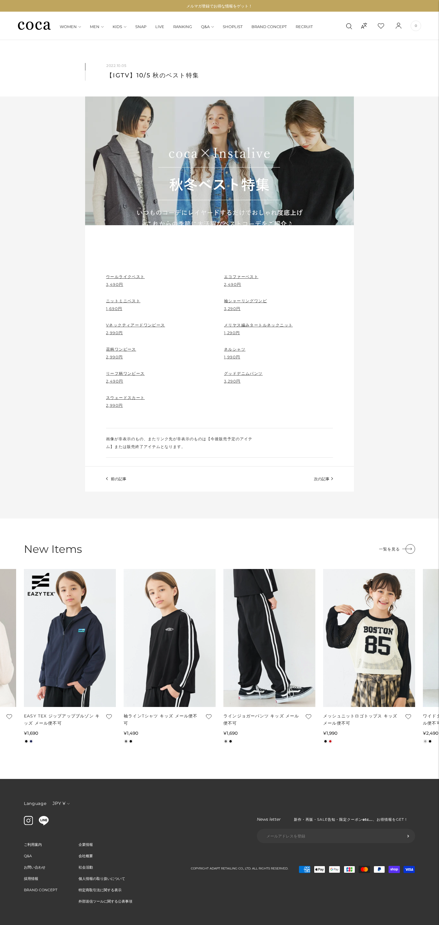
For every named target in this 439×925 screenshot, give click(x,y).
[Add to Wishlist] (9, 716)
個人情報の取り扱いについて (102, 878)
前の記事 (118, 478)
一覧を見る (389, 549)
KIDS (117, 26)
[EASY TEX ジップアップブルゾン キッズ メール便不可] (70, 638)
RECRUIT (304, 26)
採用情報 (31, 878)
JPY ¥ (59, 803)
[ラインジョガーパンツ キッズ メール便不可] (269, 638)
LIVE (159, 26)
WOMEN (68, 26)
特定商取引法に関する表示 (100, 890)
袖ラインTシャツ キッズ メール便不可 (161, 719)
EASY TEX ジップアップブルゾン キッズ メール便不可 (62, 719)
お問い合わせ (34, 867)
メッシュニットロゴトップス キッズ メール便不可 (360, 719)
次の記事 (321, 478)
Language (35, 803)
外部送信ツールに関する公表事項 (105, 901)
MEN (94, 26)
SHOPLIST (232, 26)
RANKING (182, 26)
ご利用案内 (33, 844)
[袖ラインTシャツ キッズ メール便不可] (170, 638)
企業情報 (86, 844)
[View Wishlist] (386, 25)
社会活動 (86, 867)
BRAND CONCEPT (269, 26)
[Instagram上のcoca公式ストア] (28, 823)
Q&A (205, 26)
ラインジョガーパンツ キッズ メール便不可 (261, 719)
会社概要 (86, 856)
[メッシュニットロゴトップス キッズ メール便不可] (369, 638)
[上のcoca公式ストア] (44, 823)
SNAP (140, 26)
